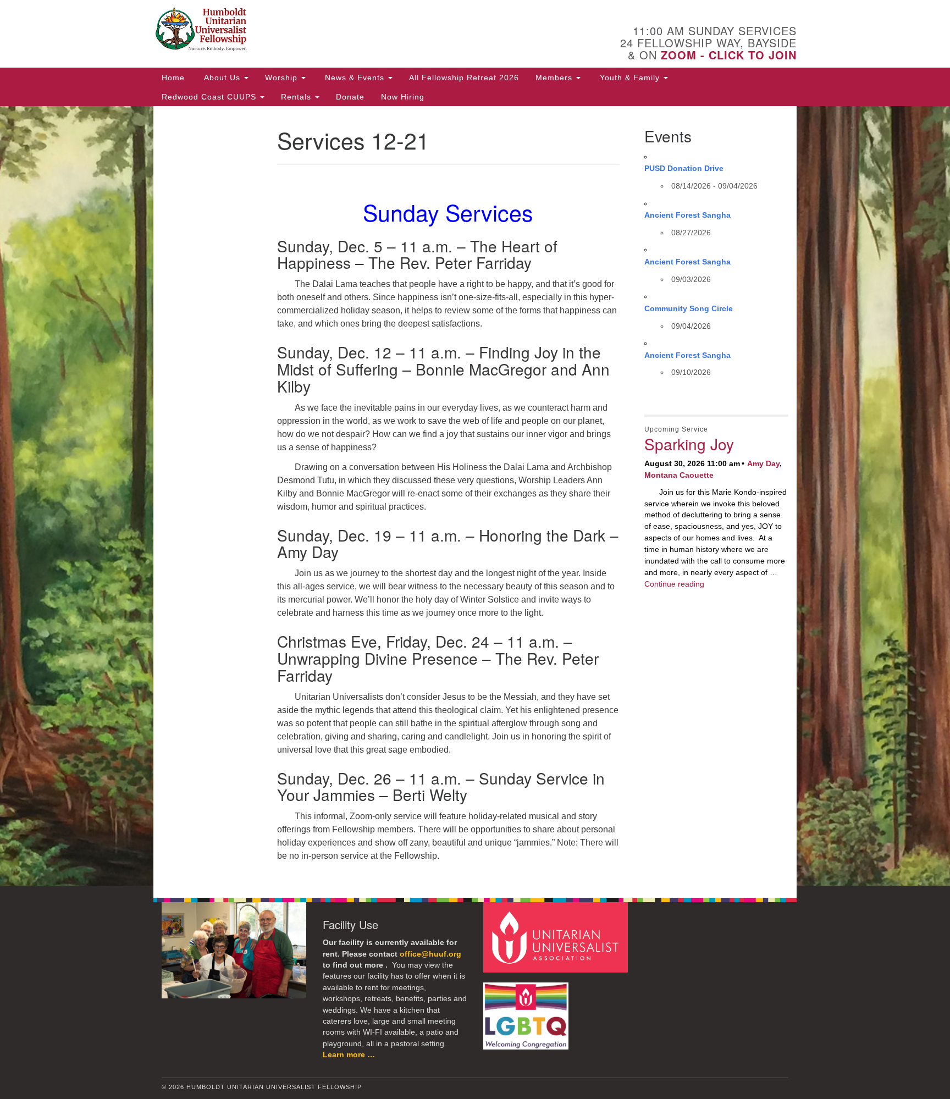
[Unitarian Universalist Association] (557, 937)
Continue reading (674, 583)
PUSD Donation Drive (683, 168)
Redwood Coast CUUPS (210, 96)
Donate (350, 96)
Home (173, 77)
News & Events (354, 77)
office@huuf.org (430, 954)
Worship (282, 77)
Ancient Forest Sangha (687, 215)
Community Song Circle (688, 308)
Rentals (297, 96)
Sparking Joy (689, 444)
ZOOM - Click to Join (729, 55)
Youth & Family (629, 77)
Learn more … (349, 1055)
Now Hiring (402, 96)
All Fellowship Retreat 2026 (464, 77)
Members (555, 77)
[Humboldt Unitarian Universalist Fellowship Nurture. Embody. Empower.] (341, 30)
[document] (475, 496)
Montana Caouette (679, 475)
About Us (222, 77)
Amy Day (763, 463)
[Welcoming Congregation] (527, 1011)
